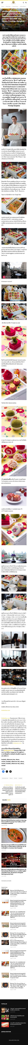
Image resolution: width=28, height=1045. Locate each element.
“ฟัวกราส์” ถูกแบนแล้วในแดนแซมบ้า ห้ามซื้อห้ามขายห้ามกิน (18, 1009)
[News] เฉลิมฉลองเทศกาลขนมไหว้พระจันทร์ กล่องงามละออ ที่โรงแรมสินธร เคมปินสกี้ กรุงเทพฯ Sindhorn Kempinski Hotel (18, 925)
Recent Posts (4, 887)
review (15, 778)
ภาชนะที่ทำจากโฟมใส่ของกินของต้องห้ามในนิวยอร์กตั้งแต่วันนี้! (18, 1023)
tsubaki (20, 778)
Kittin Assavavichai (11, 24)
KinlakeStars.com (5, 710)
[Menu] (2, 2)
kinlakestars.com (17, 743)
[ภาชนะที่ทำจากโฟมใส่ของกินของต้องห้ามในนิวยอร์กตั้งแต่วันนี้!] (5, 1024)
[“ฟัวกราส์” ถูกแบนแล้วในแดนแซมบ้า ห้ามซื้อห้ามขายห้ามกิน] (5, 1010)
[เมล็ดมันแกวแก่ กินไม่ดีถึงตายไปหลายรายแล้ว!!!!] (5, 1017)
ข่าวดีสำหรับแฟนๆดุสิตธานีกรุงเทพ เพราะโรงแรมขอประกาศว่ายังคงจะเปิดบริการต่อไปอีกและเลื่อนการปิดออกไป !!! (20, 790)
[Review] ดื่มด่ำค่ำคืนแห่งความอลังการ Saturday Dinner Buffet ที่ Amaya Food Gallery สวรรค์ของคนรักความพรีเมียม (13, 821)
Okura (11, 778)
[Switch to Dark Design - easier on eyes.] (23, 2)
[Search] (26, 2)
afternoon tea (5, 778)
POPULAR (4, 888)
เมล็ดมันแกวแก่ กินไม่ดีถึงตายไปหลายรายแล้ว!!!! (17, 1016)
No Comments (18, 26)
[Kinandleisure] (13, 2)
